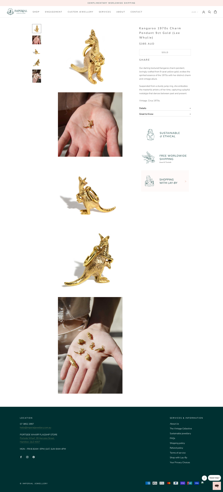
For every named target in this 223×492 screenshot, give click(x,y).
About (120, 12)
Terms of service (178, 452)
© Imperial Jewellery (34, 483)
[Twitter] (156, 59)
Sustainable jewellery (180, 433)
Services (105, 12)
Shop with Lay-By (178, 457)
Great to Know (146, 114)
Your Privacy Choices (180, 462)
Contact (136, 12)
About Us (174, 423)
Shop (36, 12)
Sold (165, 52)
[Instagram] (27, 457)
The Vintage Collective (181, 428)
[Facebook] (152, 59)
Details (142, 108)
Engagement (53, 12)
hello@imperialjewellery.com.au (35, 427)
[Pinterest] (159, 59)
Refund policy (176, 447)
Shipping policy (177, 443)
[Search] (209, 11)
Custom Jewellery (80, 12)
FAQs (172, 438)
